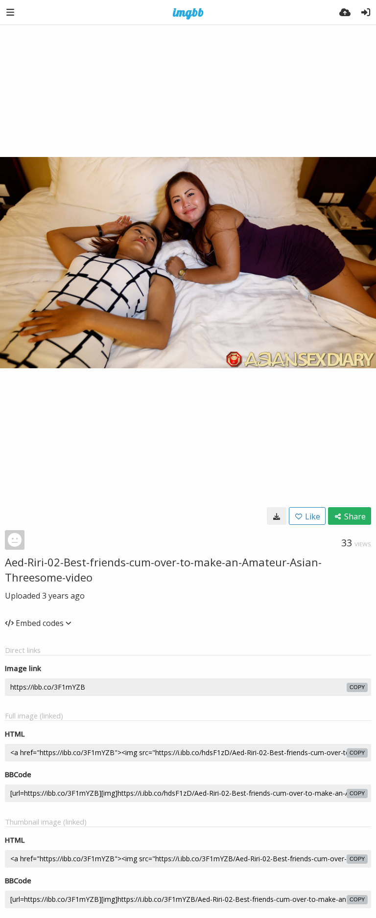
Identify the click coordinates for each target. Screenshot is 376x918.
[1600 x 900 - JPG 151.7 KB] (276, 516)
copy (357, 687)
